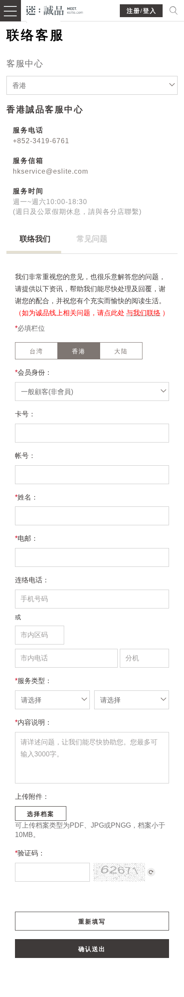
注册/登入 (142, 11)
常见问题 (92, 239)
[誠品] (55, 9)
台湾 (36, 351)
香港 (79, 351)
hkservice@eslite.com (50, 171)
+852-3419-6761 (41, 141)
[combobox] (92, 85)
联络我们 (35, 239)
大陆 (121, 351)
